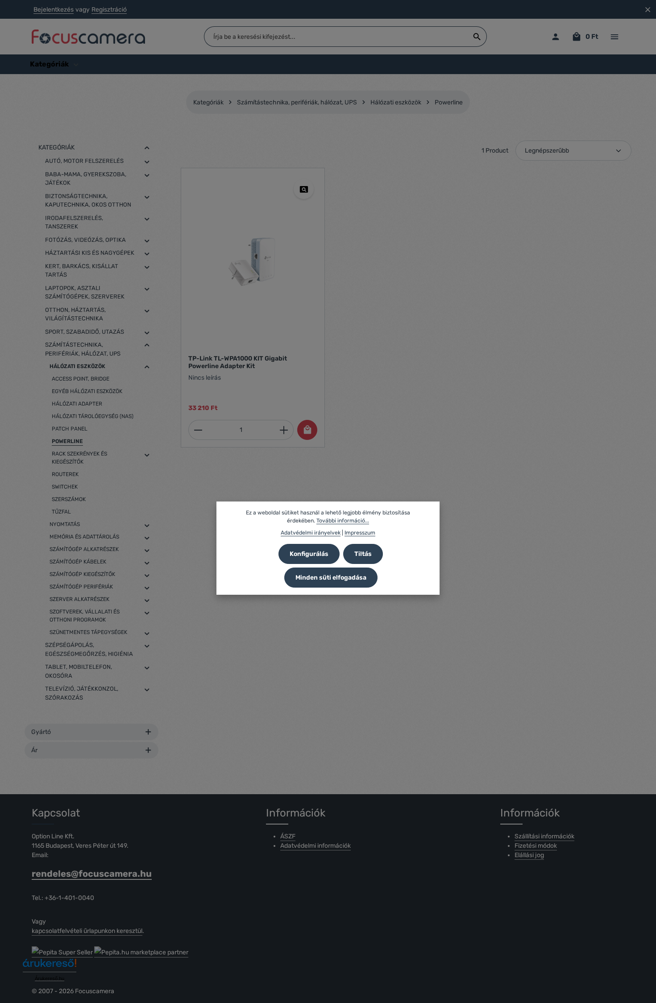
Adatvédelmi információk (315, 846)
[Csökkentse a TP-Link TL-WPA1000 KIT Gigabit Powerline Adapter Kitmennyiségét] (198, 430)
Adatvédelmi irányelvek (310, 533)
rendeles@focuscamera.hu (92, 873)
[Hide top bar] (647, 9)
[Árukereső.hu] (49, 966)
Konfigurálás (309, 554)
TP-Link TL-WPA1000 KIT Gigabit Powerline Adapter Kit (237, 362)
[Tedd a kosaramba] (307, 430)
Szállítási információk (544, 836)
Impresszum (360, 533)
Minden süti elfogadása (330, 577)
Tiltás (363, 554)
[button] (147, 148)
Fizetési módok (536, 846)
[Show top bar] (614, 37)
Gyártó (41, 732)
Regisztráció (109, 9)
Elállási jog (529, 855)
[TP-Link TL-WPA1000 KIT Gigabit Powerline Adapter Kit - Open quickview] (304, 189)
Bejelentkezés (53, 9)
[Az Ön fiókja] (555, 37)
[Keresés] (477, 36)
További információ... (342, 521)
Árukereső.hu (49, 978)
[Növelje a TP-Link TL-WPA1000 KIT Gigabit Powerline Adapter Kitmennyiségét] (284, 430)
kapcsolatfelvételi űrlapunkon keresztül (87, 931)
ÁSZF (287, 836)
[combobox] (336, 36)
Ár (34, 750)
